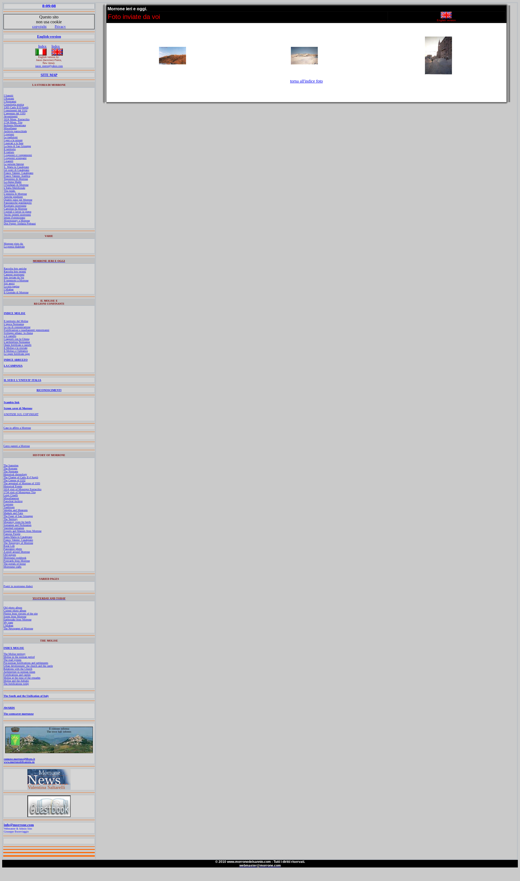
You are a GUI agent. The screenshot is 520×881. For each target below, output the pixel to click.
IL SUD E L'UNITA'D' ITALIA (22, 380)
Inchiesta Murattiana (15, 125)
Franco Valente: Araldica (17, 175)
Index (42, 46)
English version (49, 36)
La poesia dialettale (14, 246)
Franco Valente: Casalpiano (18, 172)
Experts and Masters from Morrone (22, 530)
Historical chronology (15, 474)
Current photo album (15, 610)
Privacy (60, 26)
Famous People (12, 533)
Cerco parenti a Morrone (17, 445)
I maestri (8, 161)
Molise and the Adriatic (16, 680)
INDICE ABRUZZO (16, 359)
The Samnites (11, 465)
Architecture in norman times (19, 671)
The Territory (11, 519)
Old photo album (13, 607)
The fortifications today (16, 683)
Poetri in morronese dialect (18, 586)
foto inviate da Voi (14, 277)
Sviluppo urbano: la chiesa (18, 332)
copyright (39, 26)
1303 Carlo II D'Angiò (16, 107)
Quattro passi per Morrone (18, 199)
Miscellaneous (11, 498)
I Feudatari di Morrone (16, 184)
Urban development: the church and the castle (28, 665)
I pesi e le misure (13, 140)
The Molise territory (14, 653)
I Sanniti (8, 95)
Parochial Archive (13, 501)
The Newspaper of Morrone (18, 628)
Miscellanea (10, 128)
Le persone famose (14, 163)
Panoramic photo (13, 548)
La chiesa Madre (12, 181)
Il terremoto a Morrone (16, 280)
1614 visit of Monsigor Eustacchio (22, 489)
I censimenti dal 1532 (15, 110)
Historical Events (13, 486)
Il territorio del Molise (16, 321)
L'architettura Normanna (17, 341)
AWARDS (9, 707)
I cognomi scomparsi (15, 158)
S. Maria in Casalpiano (16, 166)
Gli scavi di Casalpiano (16, 169)
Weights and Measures (16, 510)
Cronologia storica (14, 104)
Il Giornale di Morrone (16, 292)
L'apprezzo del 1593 (14, 113)
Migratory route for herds (17, 522)
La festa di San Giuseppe (17, 146)
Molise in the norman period (19, 656)
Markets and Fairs (13, 513)
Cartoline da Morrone (15, 208)
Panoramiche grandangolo (18, 202)
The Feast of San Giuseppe (18, 516)
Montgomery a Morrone (17, 220)
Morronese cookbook (15, 557)
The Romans (10, 468)
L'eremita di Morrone (15, 193)
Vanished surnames (14, 527)
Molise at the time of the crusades (22, 677)
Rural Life (9, 545)
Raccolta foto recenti (15, 271)
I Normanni (10, 101)
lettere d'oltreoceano (14, 217)
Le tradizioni (11, 137)
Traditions (9, 507)
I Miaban (9, 289)
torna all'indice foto (306, 81)
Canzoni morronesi (14, 274)
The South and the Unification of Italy (26, 695)
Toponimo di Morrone (16, 178)
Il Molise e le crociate (15, 347)
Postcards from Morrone (17, 560)
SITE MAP (49, 75)
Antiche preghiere (13, 196)
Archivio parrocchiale (15, 131)
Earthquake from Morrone (17, 619)
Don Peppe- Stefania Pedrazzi (20, 223)
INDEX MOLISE (14, 647)
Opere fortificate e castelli (17, 344)
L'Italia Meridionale (14, 187)
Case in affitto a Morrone (17, 427)
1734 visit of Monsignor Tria (19, 492)
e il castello (10, 335)
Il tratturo (9, 152)
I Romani (9, 98)
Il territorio (10, 149)
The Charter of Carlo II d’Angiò (21, 477)
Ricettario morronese (15, 205)
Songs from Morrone (15, 616)
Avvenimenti (11, 116)
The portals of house (15, 563)
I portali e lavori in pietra (17, 211)
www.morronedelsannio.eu (19, 761)
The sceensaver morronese (19, 713)
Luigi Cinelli (11, 495)
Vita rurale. (10, 190)
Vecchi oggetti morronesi (17, 214)
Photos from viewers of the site (21, 613)
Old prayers (10, 554)
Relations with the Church (18, 668)
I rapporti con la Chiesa (16, 338)
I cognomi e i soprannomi (18, 155)
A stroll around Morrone (17, 551)
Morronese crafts (12, 566)
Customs (8, 504)
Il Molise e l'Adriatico (16, 350)
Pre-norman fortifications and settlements (26, 662)
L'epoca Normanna (14, 324)
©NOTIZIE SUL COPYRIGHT (21, 414)
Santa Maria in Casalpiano (18, 536)
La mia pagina (11, 286)
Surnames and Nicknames (17, 525)
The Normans (11, 471)
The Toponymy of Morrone (18, 542)
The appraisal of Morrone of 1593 (22, 483)
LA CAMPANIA (13, 365)
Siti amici (9, 283)
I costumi (9, 134)
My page (8, 622)
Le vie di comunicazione (17, 327)
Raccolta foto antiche (15, 268)
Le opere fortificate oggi (17, 353)
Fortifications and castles (17, 674)
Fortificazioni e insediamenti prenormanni (26, 330)
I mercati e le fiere (13, 143)
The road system (12, 659)
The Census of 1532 (14, 480)
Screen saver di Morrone (18, 408)
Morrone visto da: (13, 243)
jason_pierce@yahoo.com (49, 65)
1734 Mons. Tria (13, 122)
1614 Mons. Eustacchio (17, 119)
